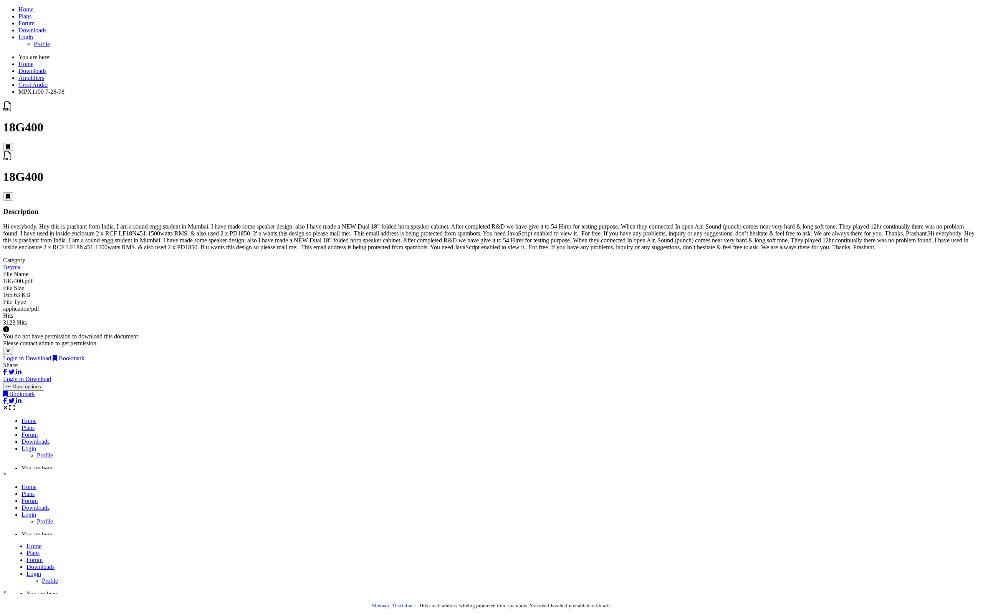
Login (25, 37)
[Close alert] (8, 351)
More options (26, 387)
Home (25, 9)
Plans (24, 16)
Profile (42, 44)
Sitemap (380, 605)
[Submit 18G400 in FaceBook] (5, 372)
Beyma (11, 267)
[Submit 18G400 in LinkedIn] (19, 372)
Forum (26, 23)
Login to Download (28, 358)
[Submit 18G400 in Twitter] (12, 372)
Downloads (32, 30)
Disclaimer (404, 605)
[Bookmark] (8, 147)
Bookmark (70, 358)
